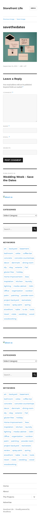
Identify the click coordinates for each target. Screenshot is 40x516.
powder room (27, 295)
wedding (23, 314)
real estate (26, 300)
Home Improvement (13, 277)
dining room (27, 263)
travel (6, 314)
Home (6, 486)
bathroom (8, 253)
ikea (27, 277)
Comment (8, 92)
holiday (19, 272)
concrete (8, 258)
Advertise (7, 502)
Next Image (21, 19)
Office (6, 291)
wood (31, 314)
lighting (7, 286)
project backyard (11, 300)
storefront (8, 309)
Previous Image (8, 19)
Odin (31, 286)
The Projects (8, 497)
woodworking (10, 319)
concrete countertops (24, 258)
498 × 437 (23, 66)
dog (11, 267)
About (6, 491)
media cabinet (20, 286)
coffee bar (27, 253)
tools (32, 309)
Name (6, 126)
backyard (13, 249)
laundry (28, 281)
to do (25, 309)
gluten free (9, 272)
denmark (16, 263)
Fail (26, 267)
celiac (18, 253)
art (5, 249)
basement (24, 249)
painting (15, 295)
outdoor (29, 291)
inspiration (8, 281)
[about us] (20, 197)
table (17, 309)
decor (6, 263)
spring (27, 305)
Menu (33, 8)
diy (5, 267)
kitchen (19, 281)
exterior (18, 267)
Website (7, 148)
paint (6, 295)
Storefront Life (13, 8)
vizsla (13, 314)
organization (17, 291)
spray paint (17, 305)
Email (6, 137)
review (7, 305)
